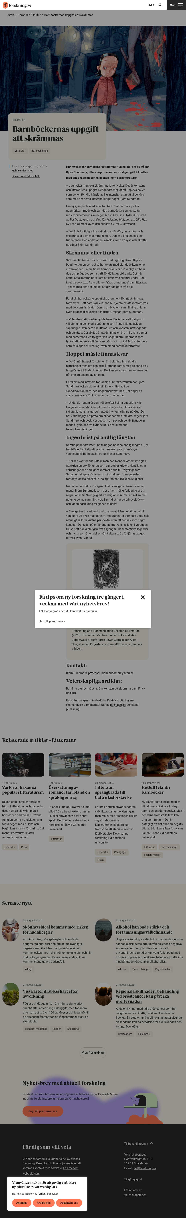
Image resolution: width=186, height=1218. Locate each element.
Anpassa (21, 1203)
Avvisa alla (44, 1203)
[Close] (143, 597)
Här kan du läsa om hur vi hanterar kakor (35, 1193)
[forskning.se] (15, 5)
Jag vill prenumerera (52, 621)
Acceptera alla (69, 1203)
